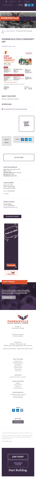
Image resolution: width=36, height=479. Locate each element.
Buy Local (18, 386)
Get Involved (18, 364)
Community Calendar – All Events (18, 377)
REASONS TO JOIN (8, 297)
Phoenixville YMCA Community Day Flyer (15, 109)
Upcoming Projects (18, 388)
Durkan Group (8, 441)
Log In (19, 1)
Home (3, 31)
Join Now (20, 5)
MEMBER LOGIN (18, 464)
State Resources (18, 366)
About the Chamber (18, 359)
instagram (25, 5)
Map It (7, 193)
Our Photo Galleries (18, 397)
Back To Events (7, 141)
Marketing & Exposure (18, 362)
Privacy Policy (18, 369)
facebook (32, 5)
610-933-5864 (27, 124)
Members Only (18, 361)
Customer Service (18, 367)
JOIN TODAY (18, 456)
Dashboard (27, 1)
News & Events (11, 31)
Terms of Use (18, 370)
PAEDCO (18, 383)
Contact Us (12, 1)
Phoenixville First (18, 385)
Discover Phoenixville (18, 392)
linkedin (29, 5)
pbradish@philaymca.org (10, 207)
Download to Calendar (13, 216)
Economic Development (18, 381)
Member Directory (7, 5)
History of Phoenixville (18, 396)
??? (6, 1)
